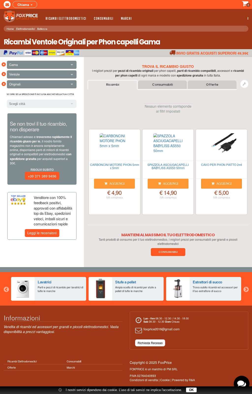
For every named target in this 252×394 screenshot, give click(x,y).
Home (10, 29)
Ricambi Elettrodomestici (66, 18)
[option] (48, 289)
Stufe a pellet (125, 282)
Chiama (23, 4)
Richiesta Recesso (150, 343)
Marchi (126, 18)
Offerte (212, 84)
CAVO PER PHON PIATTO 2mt (221, 164)
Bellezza (42, 29)
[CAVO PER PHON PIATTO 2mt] (221, 146)
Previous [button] (6, 288)
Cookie (165, 380)
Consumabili (103, 18)
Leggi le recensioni (42, 232)
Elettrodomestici (25, 29)
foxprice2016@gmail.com (161, 329)
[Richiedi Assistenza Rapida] (244, 84)
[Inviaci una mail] (7, 4)
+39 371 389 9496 (42, 176)
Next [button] (245, 288)
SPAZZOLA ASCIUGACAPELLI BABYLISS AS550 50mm (168, 166)
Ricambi (112, 84)
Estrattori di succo (207, 282)
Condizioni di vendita (144, 380)
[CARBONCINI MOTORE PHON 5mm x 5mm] (114, 146)
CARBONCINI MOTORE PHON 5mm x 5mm (114, 166)
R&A (192, 380)
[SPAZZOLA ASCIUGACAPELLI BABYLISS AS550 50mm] (168, 146)
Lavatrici (44, 282)
